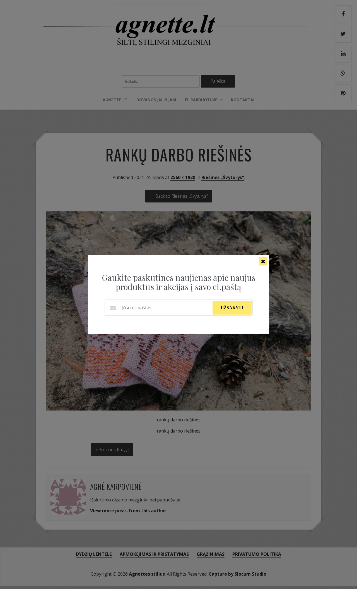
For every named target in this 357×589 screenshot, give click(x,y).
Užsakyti (232, 307)
